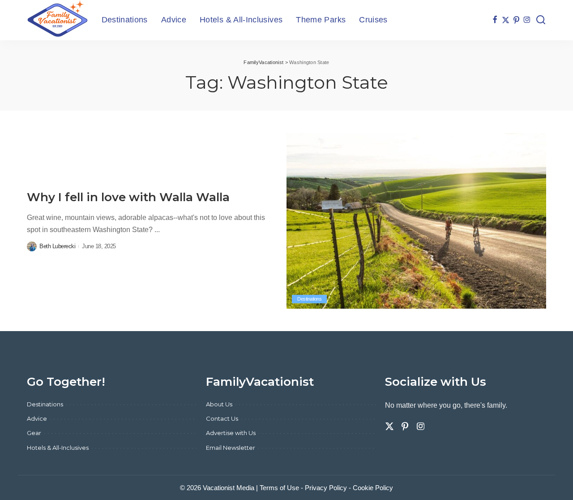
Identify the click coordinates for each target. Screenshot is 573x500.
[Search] (540, 20)
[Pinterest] (516, 20)
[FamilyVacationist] (57, 20)
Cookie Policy (373, 487)
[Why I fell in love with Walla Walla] (416, 221)
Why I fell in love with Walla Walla (128, 197)
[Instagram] (527, 20)
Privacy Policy (326, 487)
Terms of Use (279, 487)
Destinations (309, 299)
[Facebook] (495, 20)
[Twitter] (505, 20)
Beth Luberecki (57, 246)
